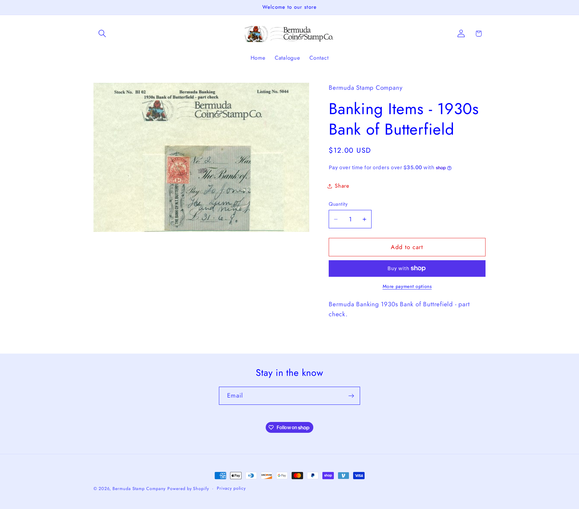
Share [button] (342, 186)
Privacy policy (231, 488)
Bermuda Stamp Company (139, 489)
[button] (102, 33)
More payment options (407, 286)
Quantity (338, 204)
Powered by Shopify (188, 489)
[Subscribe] (351, 396)
